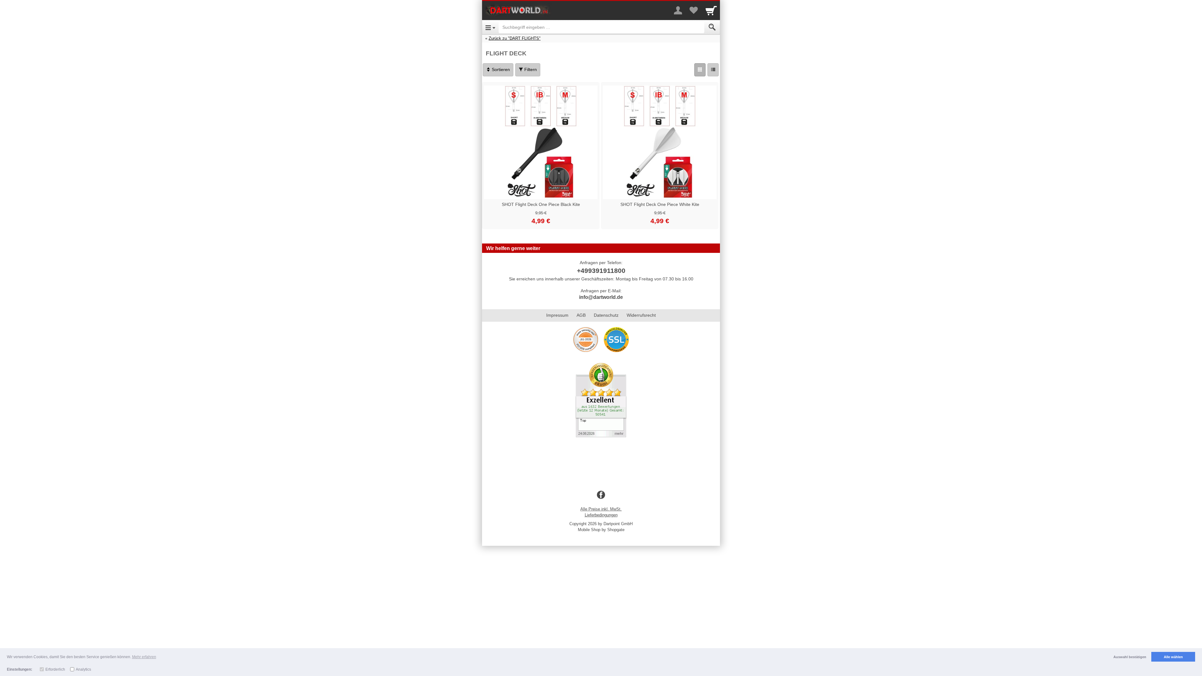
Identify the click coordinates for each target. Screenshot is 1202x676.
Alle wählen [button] (1173, 657)
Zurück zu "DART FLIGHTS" (515, 38)
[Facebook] (601, 495)
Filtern (530, 69)
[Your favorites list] (693, 10)
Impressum (557, 315)
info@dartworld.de (601, 297)
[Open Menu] (490, 27)
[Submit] (712, 27)
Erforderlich (55, 669)
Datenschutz (606, 315)
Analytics (83, 669)
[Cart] (711, 10)
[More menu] (678, 10)
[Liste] (713, 69)
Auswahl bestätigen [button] (1129, 657)
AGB (581, 315)
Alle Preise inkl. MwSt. (601, 509)
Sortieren (500, 69)
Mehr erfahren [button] (144, 657)
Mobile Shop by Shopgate (601, 529)
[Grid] (700, 69)
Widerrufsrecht (641, 315)
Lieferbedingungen (601, 515)
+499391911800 (601, 270)
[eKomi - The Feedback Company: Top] (601, 399)
